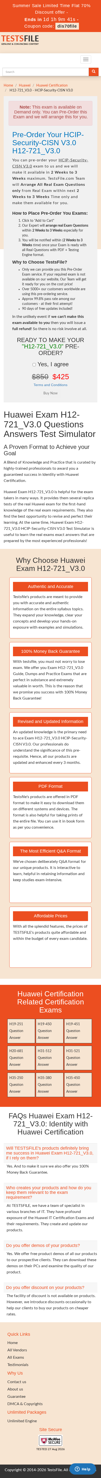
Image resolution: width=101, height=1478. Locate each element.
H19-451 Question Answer (73, 1031)
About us (15, 1389)
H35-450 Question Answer (73, 1084)
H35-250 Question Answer (16, 1084)
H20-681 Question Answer (16, 1058)
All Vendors (17, 1350)
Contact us (16, 1382)
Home (8, 85)
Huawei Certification (52, 85)
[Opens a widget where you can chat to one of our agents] (82, 1469)
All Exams (15, 1357)
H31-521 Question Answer (73, 1058)
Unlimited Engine (22, 1421)
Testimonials (17, 1365)
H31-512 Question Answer (45, 1058)
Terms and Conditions (50, 385)
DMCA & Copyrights (25, 1404)
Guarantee (16, 1397)
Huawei (24, 85)
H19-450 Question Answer (45, 1031)
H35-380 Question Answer (45, 1084)
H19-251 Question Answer (16, 1031)
